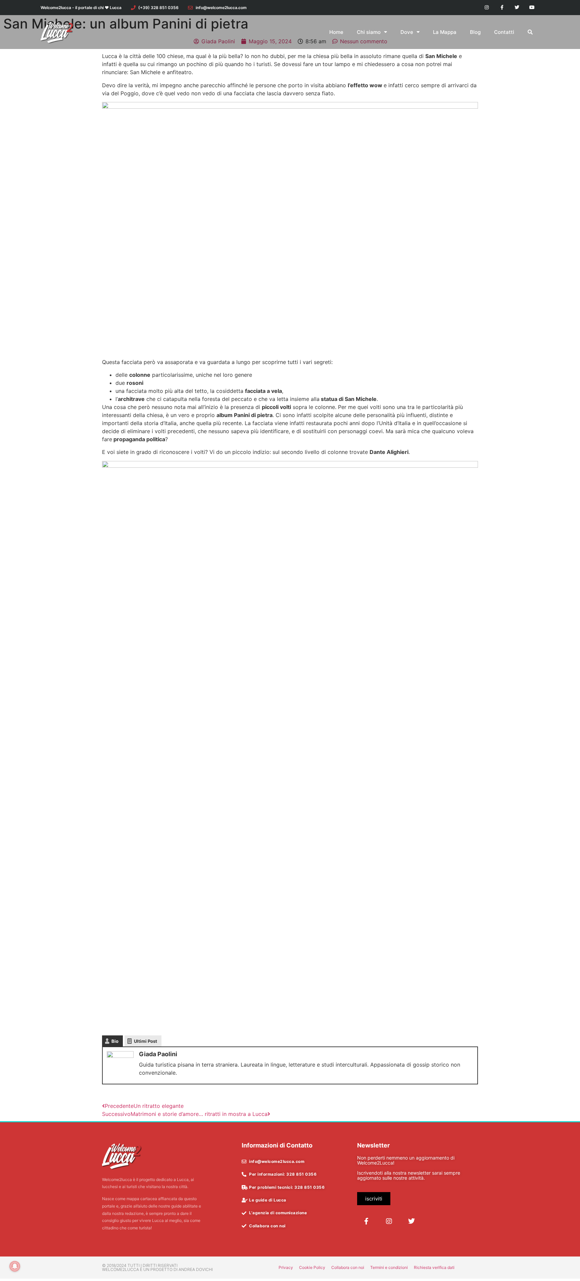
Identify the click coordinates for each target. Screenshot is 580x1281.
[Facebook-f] (502, 7)
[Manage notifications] (14, 1266)
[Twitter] (516, 7)
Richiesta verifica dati (434, 1267)
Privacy (286, 1267)
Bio (114, 1041)
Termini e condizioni (389, 1267)
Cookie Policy (312, 1267)
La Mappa (444, 32)
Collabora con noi (347, 1267)
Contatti (504, 32)
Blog (475, 32)
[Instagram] (486, 7)
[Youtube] (531, 7)
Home (336, 32)
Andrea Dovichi (196, 1269)
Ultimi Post (145, 1041)
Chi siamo (369, 32)
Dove (406, 32)
